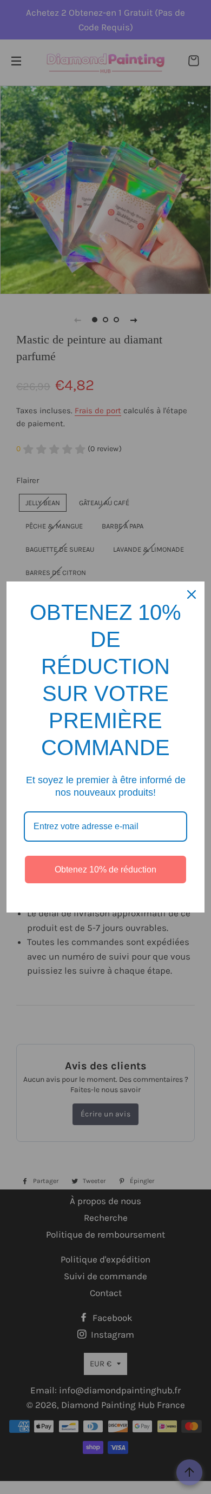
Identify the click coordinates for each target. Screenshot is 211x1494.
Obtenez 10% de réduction (105, 869)
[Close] (192, 594)
